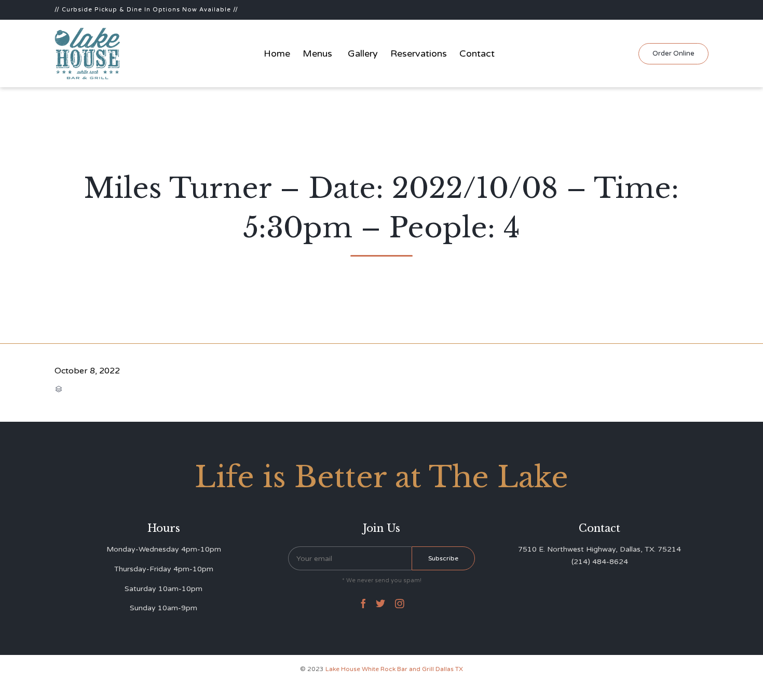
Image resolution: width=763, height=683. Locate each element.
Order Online (673, 53)
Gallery (363, 53)
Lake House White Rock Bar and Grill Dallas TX (394, 669)
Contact (477, 53)
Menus (317, 53)
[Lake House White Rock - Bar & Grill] (88, 53)
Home (277, 53)
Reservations (418, 53)
